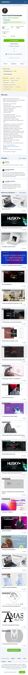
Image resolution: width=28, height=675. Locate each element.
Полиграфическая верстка (8, 86)
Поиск (24, 658)
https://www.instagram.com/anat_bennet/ (12, 149)
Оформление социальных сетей (9, 84)
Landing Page (12, 78)
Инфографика (6, 82)
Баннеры (18, 78)
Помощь (19, 658)
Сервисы (13, 658)
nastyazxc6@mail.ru (10, 145)
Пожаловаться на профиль (14, 57)
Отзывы (22, 63)
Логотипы (12, 82)
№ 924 (15, 71)
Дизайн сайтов (6, 80)
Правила (4, 661)
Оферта (9, 661)
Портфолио (14, 63)
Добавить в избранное (14, 46)
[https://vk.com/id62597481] (14, 51)
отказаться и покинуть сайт (10, 672)
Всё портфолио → (23, 192)
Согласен (22, 672)
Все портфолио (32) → (14, 650)
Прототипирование (7, 89)
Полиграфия (17, 86)
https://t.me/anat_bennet (13, 146)
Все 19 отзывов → (23, 158)
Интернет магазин (14, 80)
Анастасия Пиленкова (12, 15)
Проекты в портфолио (8, 192)
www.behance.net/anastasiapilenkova (14, 54)
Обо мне (5, 63)
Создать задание (14, 43)
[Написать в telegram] (14, 48)
